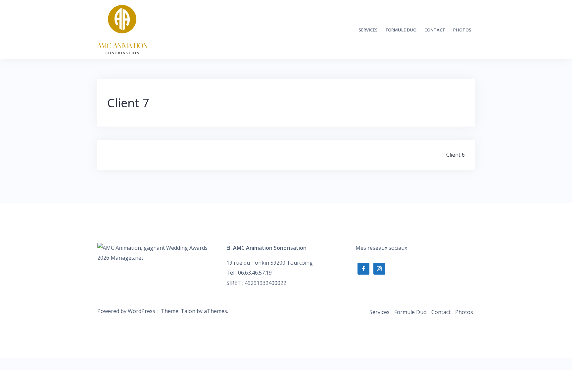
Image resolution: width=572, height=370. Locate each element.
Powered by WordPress (126, 311)
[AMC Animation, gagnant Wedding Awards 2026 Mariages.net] (156, 252)
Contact (434, 30)
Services (368, 30)
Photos (462, 30)
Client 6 (455, 154)
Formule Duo (401, 30)
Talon (188, 311)
